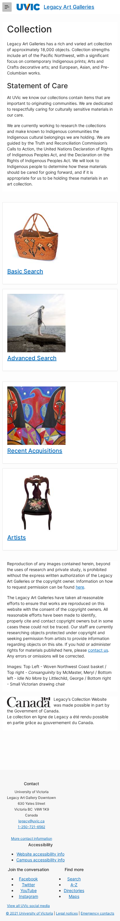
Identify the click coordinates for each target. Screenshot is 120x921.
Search (74, 878)
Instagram (28, 896)
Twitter (28, 884)
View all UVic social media (28, 905)
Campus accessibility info (40, 859)
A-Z (73, 884)
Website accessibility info (40, 853)
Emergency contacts (97, 913)
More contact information (31, 838)
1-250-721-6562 (31, 827)
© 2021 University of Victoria (29, 913)
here (80, 586)
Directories (74, 890)
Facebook (28, 878)
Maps (74, 896)
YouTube (28, 890)
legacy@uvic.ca (31, 821)
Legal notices (67, 913)
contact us (98, 650)
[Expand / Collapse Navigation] (7, 7)
